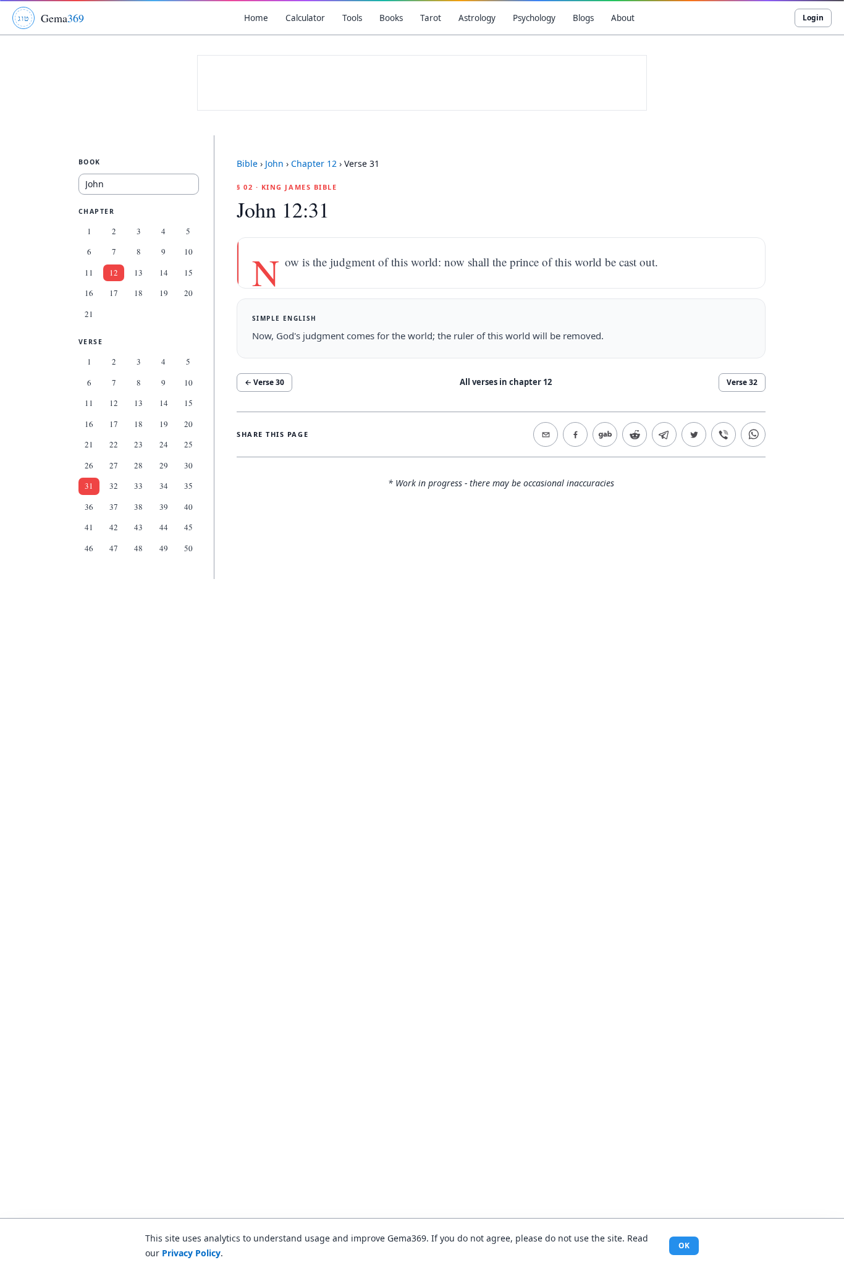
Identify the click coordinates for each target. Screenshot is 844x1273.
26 (89, 465)
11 (89, 272)
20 (188, 292)
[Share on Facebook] (575, 434)
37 (113, 506)
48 (138, 548)
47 (113, 548)
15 (188, 272)
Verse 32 (742, 382)
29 (163, 465)
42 (113, 527)
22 (113, 444)
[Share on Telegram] (664, 434)
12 (113, 272)
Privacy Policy (191, 1253)
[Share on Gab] (605, 434)
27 (113, 465)
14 (163, 272)
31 (89, 485)
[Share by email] (545, 434)
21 (89, 313)
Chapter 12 (314, 163)
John (274, 163)
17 (113, 292)
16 (89, 292)
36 (89, 506)
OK (684, 1245)
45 (188, 527)
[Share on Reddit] (634, 434)
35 (188, 485)
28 (138, 465)
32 (113, 485)
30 (188, 465)
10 (188, 251)
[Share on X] (694, 434)
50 (188, 548)
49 (163, 548)
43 (138, 527)
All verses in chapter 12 (506, 381)
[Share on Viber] (723, 434)
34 (163, 485)
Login (813, 17)
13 (138, 272)
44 (163, 527)
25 (188, 444)
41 (89, 527)
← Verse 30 (264, 382)
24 (163, 444)
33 (138, 485)
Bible (247, 163)
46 (89, 548)
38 (138, 506)
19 (163, 292)
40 (188, 506)
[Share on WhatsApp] (753, 434)
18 (138, 292)
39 (163, 506)
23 (138, 444)
